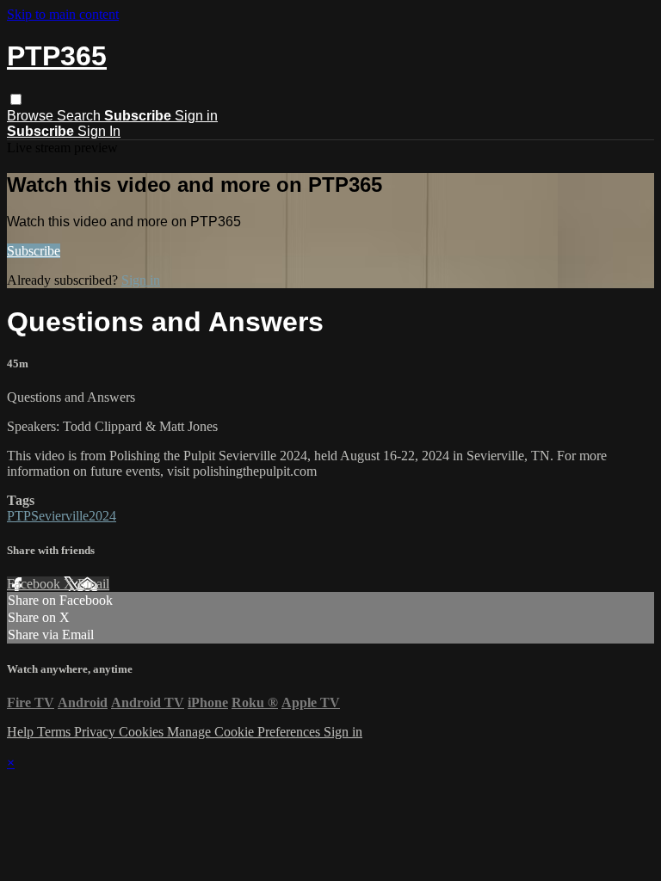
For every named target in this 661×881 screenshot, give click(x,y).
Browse (32, 115)
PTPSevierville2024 (61, 515)
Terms (55, 731)
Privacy (96, 731)
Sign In (98, 131)
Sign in (196, 115)
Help (22, 731)
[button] (16, 99)
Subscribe (33, 250)
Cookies (143, 731)
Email (93, 583)
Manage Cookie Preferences (245, 731)
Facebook (35, 583)
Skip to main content (63, 14)
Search (80, 115)
